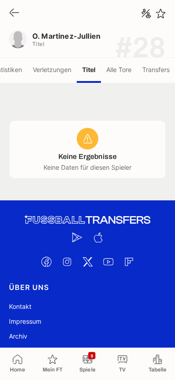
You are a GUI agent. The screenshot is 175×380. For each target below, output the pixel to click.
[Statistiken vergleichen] (146, 13)
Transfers (156, 69)
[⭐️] (160, 13)
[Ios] (98, 237)
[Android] (77, 237)
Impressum (25, 321)
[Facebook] (46, 261)
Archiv (18, 336)
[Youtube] (108, 261)
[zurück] (14, 13)
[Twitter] (87, 261)
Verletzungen (52, 69)
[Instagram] (67, 261)
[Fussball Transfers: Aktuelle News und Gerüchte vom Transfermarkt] (87, 220)
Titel (89, 69)
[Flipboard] (129, 261)
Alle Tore (118, 69)
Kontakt (20, 306)
